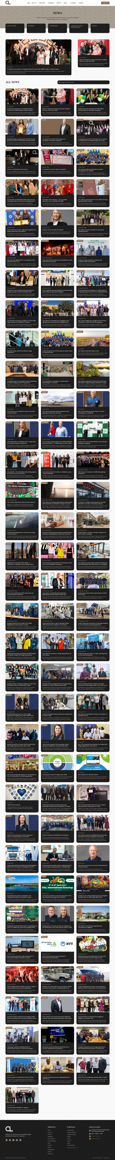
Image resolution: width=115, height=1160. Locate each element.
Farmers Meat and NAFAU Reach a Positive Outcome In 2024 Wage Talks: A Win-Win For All (92, 684)
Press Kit (50, 1145)
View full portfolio (71, 1147)
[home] (8, 3)
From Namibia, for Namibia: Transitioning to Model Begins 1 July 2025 (55, 381)
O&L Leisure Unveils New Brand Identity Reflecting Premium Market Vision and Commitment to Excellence (54, 593)
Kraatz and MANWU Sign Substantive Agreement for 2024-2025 (57, 714)
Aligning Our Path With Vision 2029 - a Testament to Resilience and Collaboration (20, 563)
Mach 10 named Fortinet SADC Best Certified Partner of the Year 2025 (93, 60)
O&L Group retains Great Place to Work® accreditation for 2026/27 (90, 170)
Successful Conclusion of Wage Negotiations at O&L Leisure (56, 654)
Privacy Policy (106, 1157)
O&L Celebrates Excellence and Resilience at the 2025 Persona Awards (57, 260)
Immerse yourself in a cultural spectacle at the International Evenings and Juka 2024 (56, 896)
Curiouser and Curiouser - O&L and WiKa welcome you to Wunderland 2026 (54, 200)
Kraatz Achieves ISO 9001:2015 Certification (55, 835)
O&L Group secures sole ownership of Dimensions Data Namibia (53, 957)
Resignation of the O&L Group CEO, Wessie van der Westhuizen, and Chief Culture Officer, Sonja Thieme (57, 926)
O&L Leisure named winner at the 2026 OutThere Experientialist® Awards (93, 200)
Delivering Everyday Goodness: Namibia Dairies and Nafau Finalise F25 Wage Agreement (21, 654)
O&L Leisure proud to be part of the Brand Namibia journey (91, 230)
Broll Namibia (70, 1130)
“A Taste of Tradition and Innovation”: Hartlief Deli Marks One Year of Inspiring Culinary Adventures (92, 503)
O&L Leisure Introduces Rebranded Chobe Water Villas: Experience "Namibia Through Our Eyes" (57, 503)
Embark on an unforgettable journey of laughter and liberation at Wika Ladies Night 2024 (93, 896)
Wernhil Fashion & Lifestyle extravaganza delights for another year (90, 1017)
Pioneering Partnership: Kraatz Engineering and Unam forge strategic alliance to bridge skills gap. (56, 866)
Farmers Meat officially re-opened (17, 1107)
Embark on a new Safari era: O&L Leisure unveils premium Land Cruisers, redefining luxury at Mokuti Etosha (57, 987)
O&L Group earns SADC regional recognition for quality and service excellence (21, 230)
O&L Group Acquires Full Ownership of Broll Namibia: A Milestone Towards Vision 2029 (55, 745)
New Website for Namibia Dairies (88, 774)
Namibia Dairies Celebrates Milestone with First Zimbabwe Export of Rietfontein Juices (21, 684)
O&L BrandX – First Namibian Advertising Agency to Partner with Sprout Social (22, 472)
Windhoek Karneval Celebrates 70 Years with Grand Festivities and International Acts (92, 957)
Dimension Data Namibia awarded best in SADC (92, 1077)
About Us (50, 1132)
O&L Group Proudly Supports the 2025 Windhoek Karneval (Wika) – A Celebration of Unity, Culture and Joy (57, 442)
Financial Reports (52, 1141)
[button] (34, 3)
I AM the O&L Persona (13, 805)
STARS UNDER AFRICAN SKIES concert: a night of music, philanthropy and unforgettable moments (21, 987)
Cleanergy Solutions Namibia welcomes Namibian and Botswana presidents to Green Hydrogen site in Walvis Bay (56, 805)
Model (68, 1143)
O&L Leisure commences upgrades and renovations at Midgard (90, 926)
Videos (49, 1147)
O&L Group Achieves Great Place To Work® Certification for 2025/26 (91, 412)
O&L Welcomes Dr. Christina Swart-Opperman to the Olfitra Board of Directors (21, 442)
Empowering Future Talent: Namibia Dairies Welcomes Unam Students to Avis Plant (55, 624)
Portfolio (50, 1134)
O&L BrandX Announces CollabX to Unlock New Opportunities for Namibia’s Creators (21, 321)
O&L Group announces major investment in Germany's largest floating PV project (20, 957)
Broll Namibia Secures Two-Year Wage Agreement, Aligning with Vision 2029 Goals (20, 714)
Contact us (50, 1153)
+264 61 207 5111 (95, 1136)
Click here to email (95, 1138)
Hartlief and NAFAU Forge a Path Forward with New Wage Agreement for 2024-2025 (21, 745)
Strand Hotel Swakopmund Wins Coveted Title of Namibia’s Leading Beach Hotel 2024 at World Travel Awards (57, 533)
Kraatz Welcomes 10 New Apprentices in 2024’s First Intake (92, 593)
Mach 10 (69, 1141)
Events (43, 180)
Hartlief (69, 1136)
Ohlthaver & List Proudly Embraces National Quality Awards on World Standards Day (20, 291)
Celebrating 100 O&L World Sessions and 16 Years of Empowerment (57, 351)
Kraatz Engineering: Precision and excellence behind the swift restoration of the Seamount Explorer (92, 987)
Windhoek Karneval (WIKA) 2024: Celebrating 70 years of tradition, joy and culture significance (22, 926)
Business (9, 89)
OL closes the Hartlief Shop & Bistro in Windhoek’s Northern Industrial (53, 139)
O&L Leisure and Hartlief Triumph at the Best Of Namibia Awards (92, 714)
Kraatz (68, 1138)
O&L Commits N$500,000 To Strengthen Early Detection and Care (21, 260)
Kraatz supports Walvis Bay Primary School (20, 1077)
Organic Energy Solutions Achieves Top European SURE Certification (90, 260)
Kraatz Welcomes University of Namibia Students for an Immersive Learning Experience (93, 624)
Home (28, 3)
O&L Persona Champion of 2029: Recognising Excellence (91, 472)
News (49, 1143)
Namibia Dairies (71, 1145)
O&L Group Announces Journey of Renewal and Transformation (92, 866)
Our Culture (80, 150)
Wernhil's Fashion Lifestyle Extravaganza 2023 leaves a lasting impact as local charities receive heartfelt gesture (22, 1017)
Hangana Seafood (71, 1134)
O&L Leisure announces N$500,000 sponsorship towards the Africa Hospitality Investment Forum (92, 835)
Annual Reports (51, 1138)
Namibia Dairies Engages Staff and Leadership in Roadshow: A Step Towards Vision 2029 (57, 684)
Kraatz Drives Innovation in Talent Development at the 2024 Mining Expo (92, 654)
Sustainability (51, 1149)
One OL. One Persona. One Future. (17, 169)
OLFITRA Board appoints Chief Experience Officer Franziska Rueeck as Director (20, 835)
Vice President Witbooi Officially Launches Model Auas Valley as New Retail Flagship (57, 291)
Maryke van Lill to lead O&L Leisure (52, 230)
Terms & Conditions (97, 1157)
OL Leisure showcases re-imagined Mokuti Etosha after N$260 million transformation (20, 109)
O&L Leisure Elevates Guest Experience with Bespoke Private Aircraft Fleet (55, 412)
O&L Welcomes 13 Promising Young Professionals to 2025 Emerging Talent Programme (22, 381)
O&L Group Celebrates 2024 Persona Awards (21, 502)
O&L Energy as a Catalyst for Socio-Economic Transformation (21, 412)
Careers (81, 3)
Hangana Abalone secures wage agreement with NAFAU (56, 1078)
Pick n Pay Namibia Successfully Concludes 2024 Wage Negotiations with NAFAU (92, 745)
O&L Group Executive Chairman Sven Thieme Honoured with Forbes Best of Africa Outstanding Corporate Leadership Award (92, 805)
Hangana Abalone (71, 1132)
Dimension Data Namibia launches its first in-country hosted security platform (56, 1047)
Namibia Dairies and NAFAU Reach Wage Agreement (19, 351)
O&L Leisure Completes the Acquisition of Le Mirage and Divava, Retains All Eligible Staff (55, 321)
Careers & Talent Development (10, 363)
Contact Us (105, 3)
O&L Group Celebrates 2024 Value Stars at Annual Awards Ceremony (20, 593)
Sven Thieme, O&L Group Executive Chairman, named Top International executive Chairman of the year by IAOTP (57, 1017)
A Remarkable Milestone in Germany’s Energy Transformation (21, 533)
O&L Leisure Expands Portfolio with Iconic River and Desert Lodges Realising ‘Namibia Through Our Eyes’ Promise (92, 381)
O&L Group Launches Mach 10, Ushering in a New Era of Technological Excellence (57, 563)
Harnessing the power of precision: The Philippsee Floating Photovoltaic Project (19, 896)
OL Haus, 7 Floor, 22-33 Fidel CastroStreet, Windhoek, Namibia (100, 1130)
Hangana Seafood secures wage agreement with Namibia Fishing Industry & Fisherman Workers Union (91, 1047)
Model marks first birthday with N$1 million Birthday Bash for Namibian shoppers (91, 109)
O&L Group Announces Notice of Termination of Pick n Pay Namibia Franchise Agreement (21, 775)
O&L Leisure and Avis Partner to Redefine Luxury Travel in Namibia (57, 472)
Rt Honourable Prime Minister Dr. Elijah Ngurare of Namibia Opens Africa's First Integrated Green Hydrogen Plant (93, 291)
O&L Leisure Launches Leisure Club (88, 351)
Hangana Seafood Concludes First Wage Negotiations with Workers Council (19, 624)
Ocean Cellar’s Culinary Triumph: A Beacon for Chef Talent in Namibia (92, 533)
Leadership (50, 1136)
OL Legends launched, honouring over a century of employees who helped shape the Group (92, 139)
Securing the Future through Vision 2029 (54, 774)
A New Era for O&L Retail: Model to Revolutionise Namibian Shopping (92, 442)
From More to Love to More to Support (54, 169)
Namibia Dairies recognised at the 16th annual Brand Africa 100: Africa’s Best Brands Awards (21, 139)
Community (45, 150)
